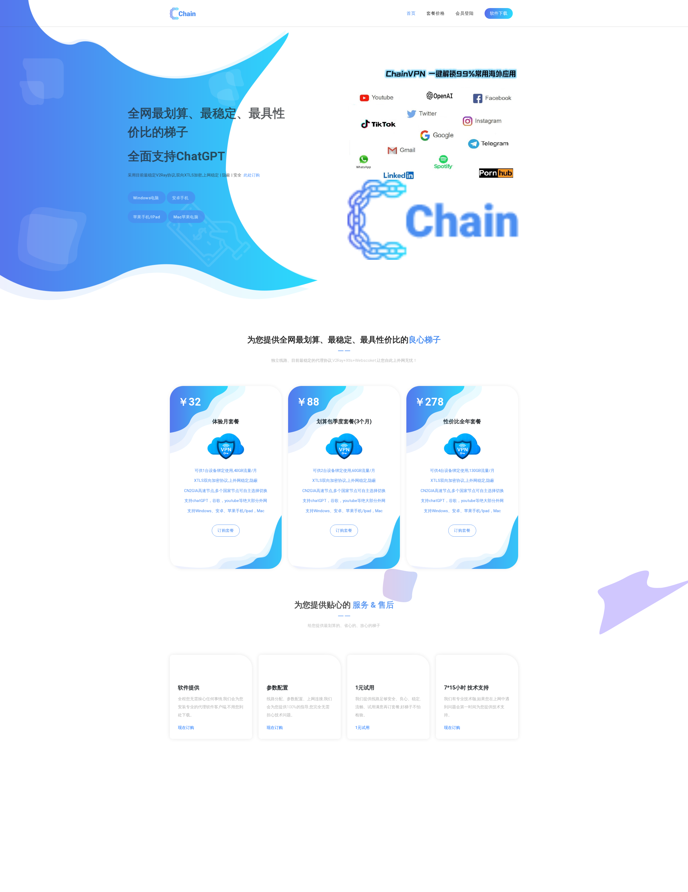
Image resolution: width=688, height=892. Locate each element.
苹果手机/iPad (188, 217)
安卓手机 (222, 198)
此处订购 (294, 175)
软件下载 (498, 13)
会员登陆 (465, 13)
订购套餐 (225, 530)
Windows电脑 (188, 198)
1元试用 (362, 727)
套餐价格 (436, 13)
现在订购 (186, 727)
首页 (411, 13)
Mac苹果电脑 (228, 217)
